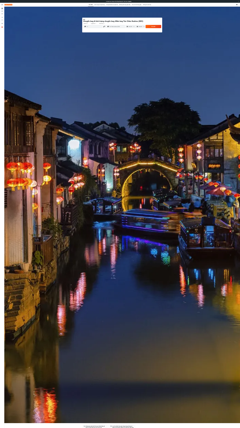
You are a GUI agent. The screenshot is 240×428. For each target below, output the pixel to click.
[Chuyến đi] (2, 23)
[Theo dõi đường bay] (2, 20)
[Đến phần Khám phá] (2, 17)
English (129, 1)
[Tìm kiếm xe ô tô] (2, 14)
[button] (238, 1)
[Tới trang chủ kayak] (8, 4)
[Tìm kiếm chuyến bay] (2, 8)
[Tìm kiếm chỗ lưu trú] (2, 11)
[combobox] (85, 23)
